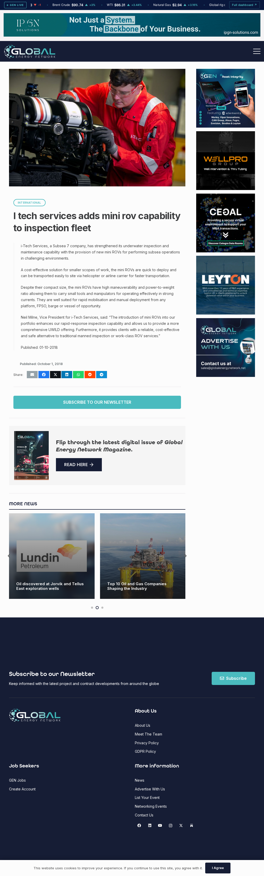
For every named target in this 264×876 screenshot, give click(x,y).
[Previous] (9, 556)
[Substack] (191, 825)
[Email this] (32, 374)
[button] (256, 51)
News (139, 780)
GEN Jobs (17, 780)
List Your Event (147, 797)
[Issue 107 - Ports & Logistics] (31, 455)
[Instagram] (170, 825)
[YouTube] (160, 825)
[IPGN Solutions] (132, 35)
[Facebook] (139, 825)
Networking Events (151, 806)
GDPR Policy (145, 751)
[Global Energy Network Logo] (30, 51)
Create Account (22, 789)
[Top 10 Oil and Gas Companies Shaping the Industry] (143, 556)
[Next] (185, 556)
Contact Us (144, 815)
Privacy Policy (147, 743)
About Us (142, 725)
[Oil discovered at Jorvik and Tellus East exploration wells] (52, 556)
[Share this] (43, 374)
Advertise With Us (150, 789)
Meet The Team (148, 734)
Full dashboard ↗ (244, 5)
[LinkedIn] (149, 825)
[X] (181, 825)
